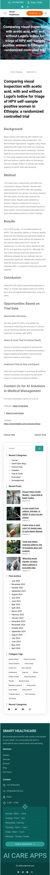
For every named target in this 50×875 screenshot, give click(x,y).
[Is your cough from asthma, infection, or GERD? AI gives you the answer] (13, 514)
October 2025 (17, 588)
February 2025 (18, 614)
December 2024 (18, 621)
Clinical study (29, 663)
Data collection (26, 668)
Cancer (14, 460)
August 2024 (17, 635)
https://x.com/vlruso (15, 413)
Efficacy (35, 672)
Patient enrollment (30, 677)
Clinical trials (9, 435)
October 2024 (17, 628)
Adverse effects (14, 659)
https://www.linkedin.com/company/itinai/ (22, 424)
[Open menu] (45, 13)
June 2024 (16, 641)
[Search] (39, 448)
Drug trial (25, 672)
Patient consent (14, 677)
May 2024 (16, 645)
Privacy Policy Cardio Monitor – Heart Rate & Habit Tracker (32, 495)
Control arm (13, 668)
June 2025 (16, 601)
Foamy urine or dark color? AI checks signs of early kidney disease (32, 528)
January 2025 (17, 618)
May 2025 (16, 604)
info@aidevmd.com (15, 791)
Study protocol (27, 690)
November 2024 (18, 625)
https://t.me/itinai (20, 406)
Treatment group (14, 694)
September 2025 (19, 591)
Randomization (24, 681)
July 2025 (16, 598)
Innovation (16, 477)
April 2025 (16, 608)
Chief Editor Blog (19, 463)
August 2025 (17, 594)
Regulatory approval (15, 685)
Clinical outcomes (29, 659)
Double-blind (13, 672)
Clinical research (14, 663)
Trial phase (12, 698)
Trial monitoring (30, 694)
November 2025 (18, 584)
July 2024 (16, 638)
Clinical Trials (40, 435)
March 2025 (17, 611)
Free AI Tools (17, 474)
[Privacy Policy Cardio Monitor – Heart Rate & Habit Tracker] (13, 497)
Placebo (11, 681)
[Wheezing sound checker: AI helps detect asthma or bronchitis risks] (13, 564)
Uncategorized (18, 480)
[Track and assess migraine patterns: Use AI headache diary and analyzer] (13, 547)
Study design (13, 690)
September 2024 (19, 631)
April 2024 (16, 648)
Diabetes (15, 470)
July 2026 (16, 581)
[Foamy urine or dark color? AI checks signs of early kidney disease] (13, 531)
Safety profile (31, 685)
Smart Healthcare (19, 731)
